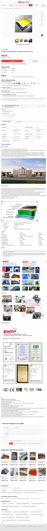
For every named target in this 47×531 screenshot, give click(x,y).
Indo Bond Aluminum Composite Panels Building (10, 506)
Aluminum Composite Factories (7, 514)
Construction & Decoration (8, 8)
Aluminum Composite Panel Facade (37, 503)
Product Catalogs (17, 488)
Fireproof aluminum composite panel (29, 492)
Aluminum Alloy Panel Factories (36, 511)
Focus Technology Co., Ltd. (16, 526)
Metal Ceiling (11, 503)
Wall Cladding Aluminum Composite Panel (29, 506)
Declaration (35, 526)
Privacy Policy (40, 526)
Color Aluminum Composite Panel (8, 517)
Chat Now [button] (36, 61)
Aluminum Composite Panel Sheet (37, 514)
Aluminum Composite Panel (25, 8)
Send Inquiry (12, 61)
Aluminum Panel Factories (6, 511)
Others (36, 492)
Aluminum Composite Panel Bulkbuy (24, 520)
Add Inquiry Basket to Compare (23, 44)
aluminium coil (3, 490)
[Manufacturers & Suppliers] (23, 2)
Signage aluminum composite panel (6, 492)
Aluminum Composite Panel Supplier (22, 517)
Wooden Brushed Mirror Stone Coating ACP (40, 490)
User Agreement (29, 526)
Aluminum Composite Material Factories (21, 511)
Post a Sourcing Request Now (34, 443)
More (2, 522)
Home (2, 8)
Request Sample (23, 63)
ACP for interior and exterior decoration (29, 490)
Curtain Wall (4, 503)
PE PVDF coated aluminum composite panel (18, 490)
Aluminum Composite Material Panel (22, 514)
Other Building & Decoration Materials (22, 503)
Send (11, 443)
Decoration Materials (17, 8)
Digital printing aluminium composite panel (18, 492)
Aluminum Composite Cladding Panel (8, 520)
